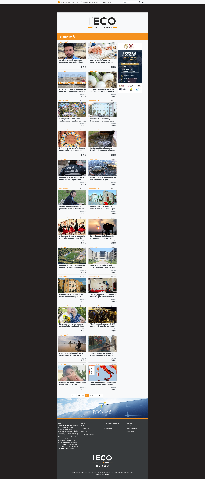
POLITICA (73, 2)
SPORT (98, 2)
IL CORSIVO (103, 2)
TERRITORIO (92, 2)
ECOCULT (85, 2)
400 (83, 395)
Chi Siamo (84, 426)
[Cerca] (139, 2)
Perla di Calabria (132, 426)
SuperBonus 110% (132, 428)
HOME (62, 2)
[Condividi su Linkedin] (82, 67)
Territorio (63, 42)
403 (96, 395)
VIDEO (143, 2)
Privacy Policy (108, 426)
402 (91, 395)
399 (78, 395)
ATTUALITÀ (79, 2)
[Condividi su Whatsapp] (85, 67)
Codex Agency (131, 431)
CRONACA (67, 2)
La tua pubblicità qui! (87, 434)
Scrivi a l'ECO (85, 431)
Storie (109, 2)
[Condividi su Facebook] (84, 67)
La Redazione (85, 428)
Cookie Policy (108, 428)
